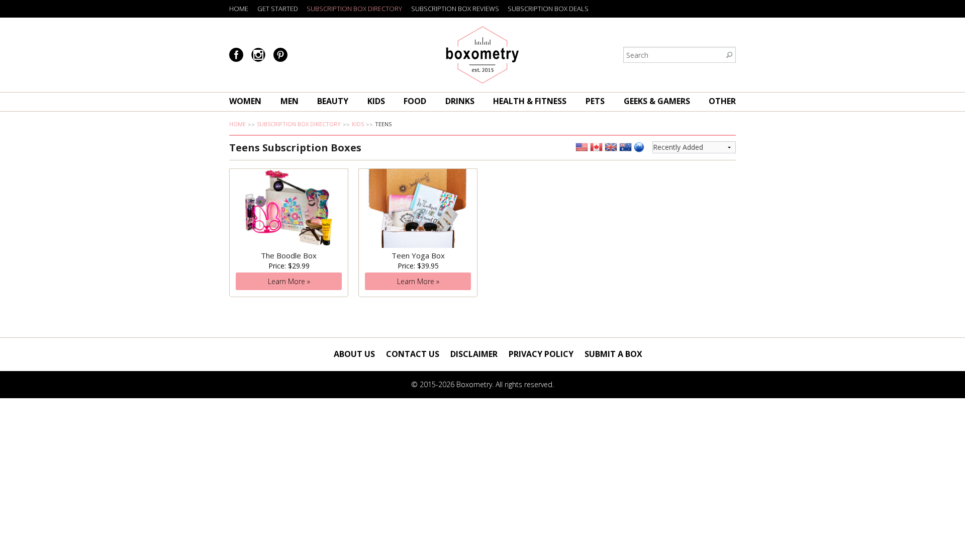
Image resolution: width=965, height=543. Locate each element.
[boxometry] (482, 55)
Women (245, 101)
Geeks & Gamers (657, 101)
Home (238, 8)
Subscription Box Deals (548, 8)
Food (415, 101)
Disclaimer (474, 353)
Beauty (332, 101)
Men (289, 101)
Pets (595, 101)
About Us (354, 353)
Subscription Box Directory (354, 8)
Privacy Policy (541, 353)
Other (722, 101)
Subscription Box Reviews (455, 8)
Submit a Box (613, 353)
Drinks (459, 101)
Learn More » (289, 281)
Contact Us (412, 353)
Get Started (277, 8)
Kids (376, 101)
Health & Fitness (529, 101)
